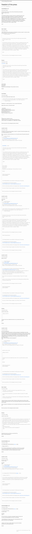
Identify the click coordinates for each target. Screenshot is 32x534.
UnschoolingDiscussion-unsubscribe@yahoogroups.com (11, 183)
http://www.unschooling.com (24, 244)
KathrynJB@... (6, 262)
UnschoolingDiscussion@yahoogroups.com (11, 138)
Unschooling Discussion (7, 1)
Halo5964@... (4, 63)
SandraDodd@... (7, 465)
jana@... (15, 444)
